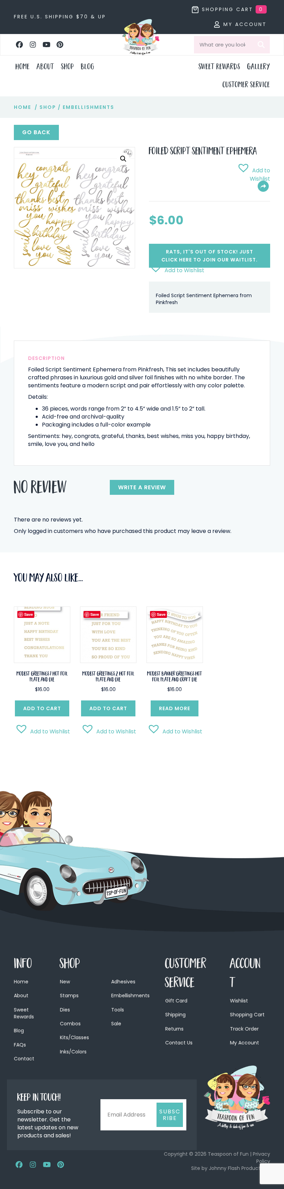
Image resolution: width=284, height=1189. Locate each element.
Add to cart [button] (42, 708)
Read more (174, 708)
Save (28, 614)
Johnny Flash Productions (239, 1168)
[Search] (261, 44)
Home (22, 107)
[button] (19, 45)
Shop (47, 107)
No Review (40, 489)
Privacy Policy (261, 1157)
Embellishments (88, 107)
